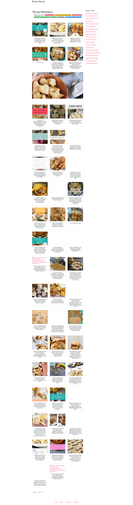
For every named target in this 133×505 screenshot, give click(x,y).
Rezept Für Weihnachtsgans (92, 29)
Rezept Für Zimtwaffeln (91, 45)
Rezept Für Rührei (90, 21)
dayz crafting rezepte (77, 15)
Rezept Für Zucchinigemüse (92, 13)
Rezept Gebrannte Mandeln (92, 63)
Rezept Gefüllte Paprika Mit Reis (93, 52)
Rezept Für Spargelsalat (91, 34)
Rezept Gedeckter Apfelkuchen (93, 23)
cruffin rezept (54, 17)
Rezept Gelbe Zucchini (91, 37)
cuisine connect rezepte (39, 15)
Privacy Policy (69, 502)
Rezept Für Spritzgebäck (91, 60)
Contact (61, 502)
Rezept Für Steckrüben (91, 31)
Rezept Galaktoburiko (90, 26)
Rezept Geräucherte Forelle (92, 55)
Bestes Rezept (38, 1)
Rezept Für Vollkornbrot (91, 39)
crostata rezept (61, 17)
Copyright (76, 502)
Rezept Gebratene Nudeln (91, 16)
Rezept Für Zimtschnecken (92, 18)
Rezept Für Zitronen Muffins (92, 50)
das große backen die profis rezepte (42, 17)
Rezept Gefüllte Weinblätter (92, 58)
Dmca (56, 502)
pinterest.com (40, 492)
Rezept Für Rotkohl (90, 42)
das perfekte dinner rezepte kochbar (73, 17)
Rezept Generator (90, 47)
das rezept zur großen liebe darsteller (63, 15)
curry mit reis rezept (49, 15)
